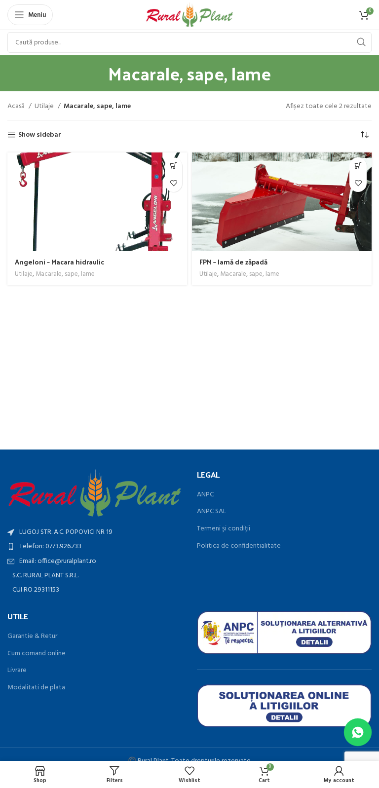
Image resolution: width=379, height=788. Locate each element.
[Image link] (94, 493)
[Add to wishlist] (173, 183)
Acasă (16, 106)
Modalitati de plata (36, 688)
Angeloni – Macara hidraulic (59, 262)
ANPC (205, 495)
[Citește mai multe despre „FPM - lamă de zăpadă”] (358, 166)
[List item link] (94, 546)
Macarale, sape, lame (65, 274)
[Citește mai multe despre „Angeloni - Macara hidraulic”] (173, 166)
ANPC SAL (211, 512)
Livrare (17, 670)
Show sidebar (39, 135)
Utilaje (45, 106)
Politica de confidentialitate (239, 546)
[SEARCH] (361, 42)
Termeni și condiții (223, 529)
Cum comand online (36, 654)
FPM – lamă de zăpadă (233, 262)
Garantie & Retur (32, 636)
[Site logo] (190, 15)
